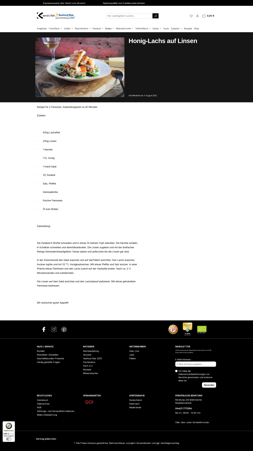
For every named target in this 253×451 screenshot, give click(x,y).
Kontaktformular (201, 422)
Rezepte (87, 369)
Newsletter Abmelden (48, 354)
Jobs (131, 354)
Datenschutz (43, 403)
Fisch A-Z (88, 366)
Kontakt (41, 351)
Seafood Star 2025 (92, 358)
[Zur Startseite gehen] (56, 15)
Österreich (134, 403)
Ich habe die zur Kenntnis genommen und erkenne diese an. (195, 376)
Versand (87, 354)
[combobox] (129, 15)
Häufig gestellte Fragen (48, 362)
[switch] (8, 439)
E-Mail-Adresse (183, 359)
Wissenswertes (90, 373)
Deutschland (135, 400)
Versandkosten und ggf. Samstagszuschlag (157, 443)
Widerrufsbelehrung (47, 415)
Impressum (42, 400)
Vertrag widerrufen (46, 439)
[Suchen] (155, 15)
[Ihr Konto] (197, 15)
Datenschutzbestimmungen (192, 374)
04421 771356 (183, 408)
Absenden (209, 385)
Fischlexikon (89, 362)
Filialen (132, 358)
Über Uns (134, 351)
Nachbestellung (91, 351)
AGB (39, 407)
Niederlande (135, 407)
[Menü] (13, 422)
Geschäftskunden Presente (50, 358)
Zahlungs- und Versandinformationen (55, 411)
